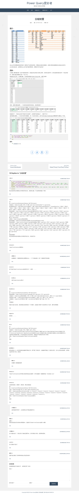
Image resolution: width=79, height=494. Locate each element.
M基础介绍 (37, 10)
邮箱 (30, 482)
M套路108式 (44, 10)
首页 (28, 10)
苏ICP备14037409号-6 (50, 492)
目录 (32, 10)
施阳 (31, 22)
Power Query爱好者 (39, 3)
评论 (10, 468)
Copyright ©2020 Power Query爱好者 (30, 492)
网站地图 (41, 492)
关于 (51, 10)
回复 (10, 194)
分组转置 (15, 143)
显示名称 (11, 482)
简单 (47, 22)
